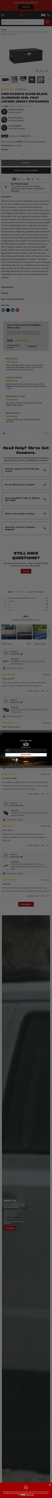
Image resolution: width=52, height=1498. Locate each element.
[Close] (49, 1485)
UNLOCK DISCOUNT (26, 755)
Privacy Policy (30, 1494)
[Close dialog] (1, 734)
